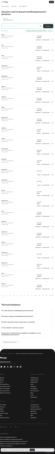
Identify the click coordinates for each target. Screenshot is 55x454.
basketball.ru (4, 76)
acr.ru (2, 211)
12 (42, 295)
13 (46, 295)
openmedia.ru (4, 148)
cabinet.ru (3, 97)
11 (39, 295)
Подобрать (48, 26)
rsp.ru (2, 273)
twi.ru (2, 55)
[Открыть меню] (2, 2)
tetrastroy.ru (4, 252)
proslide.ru (4, 159)
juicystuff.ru (4, 169)
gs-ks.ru (3, 190)
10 (35, 295)
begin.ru (3, 86)
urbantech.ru (4, 65)
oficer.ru (3, 242)
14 (50, 295)
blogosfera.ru (4, 117)
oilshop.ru (3, 128)
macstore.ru (4, 231)
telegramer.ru (4, 200)
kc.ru (2, 45)
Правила (50, 30)
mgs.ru (3, 34)
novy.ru (3, 138)
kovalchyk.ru (4, 180)
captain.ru (3, 221)
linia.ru (3, 107)
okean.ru (3, 283)
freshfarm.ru (4, 263)
